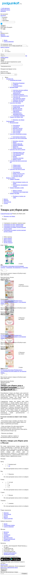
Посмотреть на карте (9, 554)
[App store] (5, 560)
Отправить (24, 573)
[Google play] (15, 560)
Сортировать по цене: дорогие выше (13, 226)
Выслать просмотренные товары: (9, 572)
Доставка (6, 536)
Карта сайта (7, 540)
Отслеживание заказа (6, 45)
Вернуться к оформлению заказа (9, 567)
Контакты (3, 11)
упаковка (11, 503)
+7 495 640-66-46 (5, 8)
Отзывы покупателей (9, 539)
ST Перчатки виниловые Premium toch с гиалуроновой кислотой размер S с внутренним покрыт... (13, 337)
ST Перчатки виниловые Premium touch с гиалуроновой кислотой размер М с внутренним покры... (13, 371)
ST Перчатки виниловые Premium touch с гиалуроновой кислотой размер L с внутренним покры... (13, 302)
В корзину (3, 384)
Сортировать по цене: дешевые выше (13, 224)
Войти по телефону (6, 73)
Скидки (6, 515)
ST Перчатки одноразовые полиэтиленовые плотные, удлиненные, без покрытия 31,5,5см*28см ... (14, 267)
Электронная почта (6, 66)
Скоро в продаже (8, 518)
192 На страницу (8, 242)
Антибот (3, 58)
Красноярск (5, 20)
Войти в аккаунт (5, 47)
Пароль (3, 55)
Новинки (6, 512)
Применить (3, 570)
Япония (11, 495)
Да (4, 28)
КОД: (2, 245)
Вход (2, 60)
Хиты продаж (7, 514)
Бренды (6, 517)
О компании (7, 534)
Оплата (6, 533)
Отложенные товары (9, 525)
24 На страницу (8, 238)
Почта (2, 54)
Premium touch (12, 464)
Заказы (5, 40)
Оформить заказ (5, 36)
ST (9, 466)
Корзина (3, 34)
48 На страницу (8, 239)
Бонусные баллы (8, 537)
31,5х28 (11, 482)
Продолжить (4, 569)
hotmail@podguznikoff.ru (10, 553)
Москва (4, 19)
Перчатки (11, 474)
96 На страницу (8, 241)
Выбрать (3, 25)
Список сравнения (9, 41)
